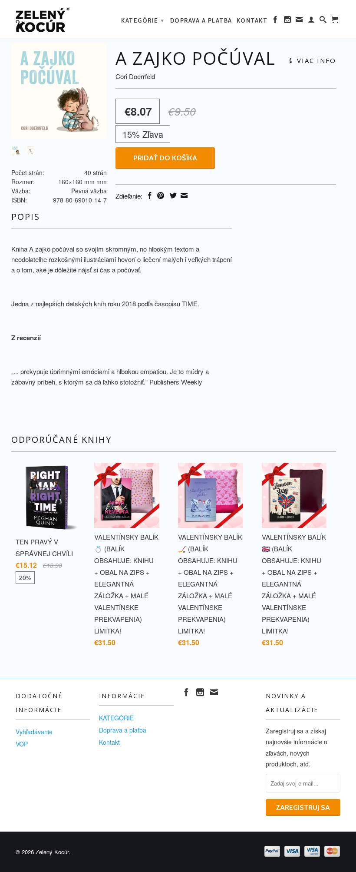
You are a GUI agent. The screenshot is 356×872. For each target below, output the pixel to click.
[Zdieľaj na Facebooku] (148, 195)
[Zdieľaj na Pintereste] (159, 195)
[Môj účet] (312, 21)
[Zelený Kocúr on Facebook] (276, 21)
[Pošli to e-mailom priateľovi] (183, 195)
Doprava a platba (201, 20)
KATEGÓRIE (143, 20)
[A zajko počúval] (59, 91)
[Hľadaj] (323, 21)
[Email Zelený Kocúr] (299, 21)
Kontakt (252, 20)
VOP (22, 743)
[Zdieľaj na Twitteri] (172, 195)
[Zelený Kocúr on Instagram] (288, 21)
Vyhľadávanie (34, 731)
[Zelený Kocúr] (53, 19)
